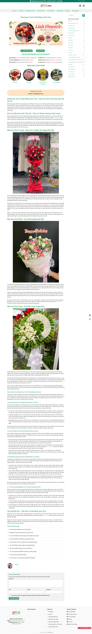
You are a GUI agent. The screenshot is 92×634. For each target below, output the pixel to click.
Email (28, 589)
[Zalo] (90, 319)
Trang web (48, 589)
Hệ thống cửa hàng (16, 623)
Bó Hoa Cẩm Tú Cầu (73, 23)
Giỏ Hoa (21, 10)
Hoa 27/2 (70, 50)
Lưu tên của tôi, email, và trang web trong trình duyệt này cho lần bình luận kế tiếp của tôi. (30, 595)
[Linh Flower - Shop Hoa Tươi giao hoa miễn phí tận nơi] (46, 5)
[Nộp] (83, 15)
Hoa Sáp (67, 10)
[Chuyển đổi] (8, 529)
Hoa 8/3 (70, 52)
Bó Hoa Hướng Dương (73, 30)
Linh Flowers (57, 117)
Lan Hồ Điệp (60, 10)
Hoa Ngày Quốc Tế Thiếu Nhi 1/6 (76, 62)
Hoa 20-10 (70, 45)
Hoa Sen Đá (71, 67)
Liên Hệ (83, 1)
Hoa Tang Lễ (50, 10)
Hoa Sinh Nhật (41, 10)
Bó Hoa (15, 10)
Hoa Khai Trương (29, 10)
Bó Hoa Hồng (71, 28)
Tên (10, 589)
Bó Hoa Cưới (71, 25)
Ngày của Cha (71, 76)
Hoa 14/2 (70, 42)
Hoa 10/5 (70, 40)
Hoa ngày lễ (75, 10)
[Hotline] (90, 315)
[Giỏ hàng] (84, 6)
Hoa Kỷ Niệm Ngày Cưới (74, 57)
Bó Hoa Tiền (71, 33)
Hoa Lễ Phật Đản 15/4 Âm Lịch (75, 59)
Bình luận (11, 578)
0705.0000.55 (85, 628)
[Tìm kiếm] (80, 6)
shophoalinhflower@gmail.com (18, 620)
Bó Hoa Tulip (71, 35)
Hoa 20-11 (70, 47)
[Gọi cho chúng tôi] (80, 1)
